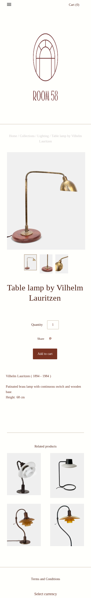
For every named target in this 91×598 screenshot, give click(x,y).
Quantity (37, 324)
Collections (27, 136)
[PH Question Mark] (67, 525)
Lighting (43, 136)
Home (13, 136)
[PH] (24, 474)
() (74, 5)
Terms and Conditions (45, 579)
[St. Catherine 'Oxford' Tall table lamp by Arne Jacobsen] (67, 475)
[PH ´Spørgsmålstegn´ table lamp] (24, 525)
